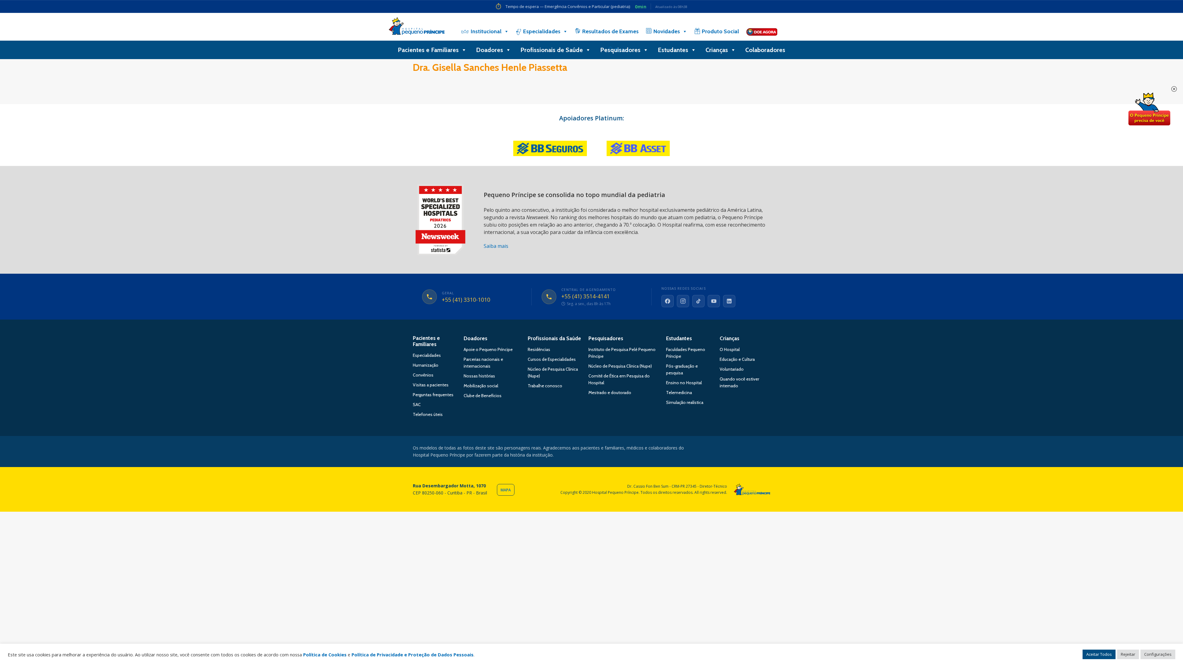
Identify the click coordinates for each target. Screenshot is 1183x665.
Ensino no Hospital (684, 382)
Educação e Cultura (737, 359)
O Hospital (730, 349)
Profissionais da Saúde (554, 338)
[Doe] (762, 31)
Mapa (506, 490)
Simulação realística (684, 402)
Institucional (486, 31)
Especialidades (541, 31)
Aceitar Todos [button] (1099, 654)
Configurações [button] (1158, 654)
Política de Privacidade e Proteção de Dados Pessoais (413, 654)
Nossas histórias (479, 376)
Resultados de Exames (610, 31)
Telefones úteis (428, 414)
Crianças (716, 50)
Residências (539, 349)
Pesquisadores (620, 50)
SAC (417, 404)
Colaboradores (765, 50)
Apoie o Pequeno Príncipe (488, 349)
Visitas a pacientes (431, 385)
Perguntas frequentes (433, 394)
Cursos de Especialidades (552, 359)
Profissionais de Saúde (551, 50)
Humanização (425, 365)
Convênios (423, 375)
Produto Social (720, 31)
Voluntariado (732, 369)
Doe (1149, 109)
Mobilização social (481, 386)
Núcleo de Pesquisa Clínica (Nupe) (620, 366)
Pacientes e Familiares (428, 50)
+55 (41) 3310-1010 (466, 299)
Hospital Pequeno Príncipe (417, 27)
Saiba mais (496, 246)
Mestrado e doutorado (609, 392)
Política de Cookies (325, 654)
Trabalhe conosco (545, 386)
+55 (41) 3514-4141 (585, 296)
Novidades (666, 31)
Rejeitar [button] (1128, 654)
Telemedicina (679, 392)
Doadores (489, 50)
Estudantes (673, 50)
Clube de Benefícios (483, 395)
